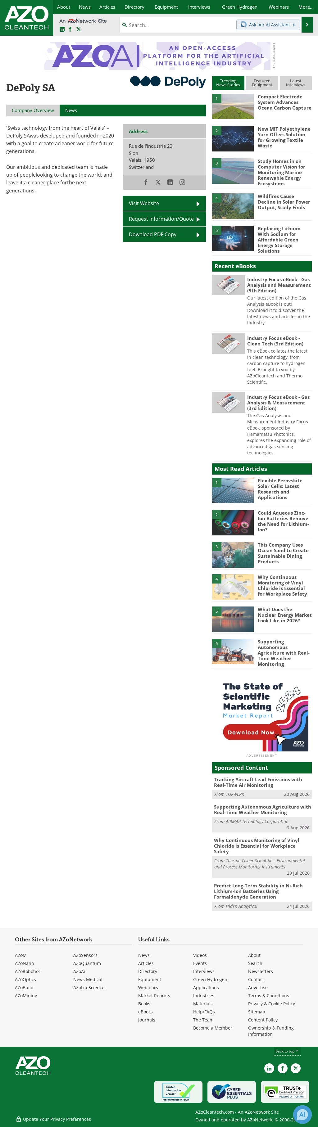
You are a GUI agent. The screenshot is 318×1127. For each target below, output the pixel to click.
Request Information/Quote (161, 218)
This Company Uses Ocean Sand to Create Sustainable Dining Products (283, 553)
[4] (233, 205)
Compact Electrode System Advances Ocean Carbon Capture (284, 102)
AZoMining (26, 996)
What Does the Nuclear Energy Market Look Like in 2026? (285, 615)
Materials (203, 1004)
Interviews (204, 971)
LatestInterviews (295, 83)
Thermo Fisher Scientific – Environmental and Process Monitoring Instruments (259, 864)
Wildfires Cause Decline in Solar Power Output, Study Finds (284, 201)
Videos (200, 955)
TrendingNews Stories (228, 83)
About (254, 955)
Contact (256, 979)
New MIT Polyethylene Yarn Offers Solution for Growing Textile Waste (284, 137)
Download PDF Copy (152, 234)
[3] (233, 170)
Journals (146, 1020)
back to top (285, 1051)
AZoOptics (25, 979)
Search (255, 963)
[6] (233, 651)
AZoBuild (24, 987)
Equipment (149, 979)
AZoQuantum (87, 963)
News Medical (87, 979)
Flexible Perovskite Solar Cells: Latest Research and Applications (280, 488)
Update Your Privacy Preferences (56, 1119)
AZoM (21, 955)
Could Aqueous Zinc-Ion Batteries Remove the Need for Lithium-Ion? (283, 521)
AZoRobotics (27, 971)
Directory (147, 971)
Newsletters (260, 971)
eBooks (145, 1012)
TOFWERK (235, 794)
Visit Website (144, 203)
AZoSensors (85, 955)
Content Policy (263, 1020)
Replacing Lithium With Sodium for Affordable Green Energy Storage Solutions (279, 239)
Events (200, 963)
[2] (233, 138)
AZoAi (79, 971)
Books (144, 1004)
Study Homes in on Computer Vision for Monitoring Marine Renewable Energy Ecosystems (281, 172)
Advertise (258, 987)
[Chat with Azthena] (302, 1114)
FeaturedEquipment (262, 83)
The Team (203, 1020)
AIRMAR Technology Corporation (257, 821)
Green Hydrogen (210, 979)
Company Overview (33, 110)
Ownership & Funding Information (271, 1031)
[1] (233, 106)
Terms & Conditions (268, 996)
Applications (206, 987)
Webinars (148, 987)
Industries (203, 996)
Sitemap (256, 1012)
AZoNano (24, 963)
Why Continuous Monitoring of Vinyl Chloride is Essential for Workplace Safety (282, 585)
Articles (146, 963)
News (144, 955)
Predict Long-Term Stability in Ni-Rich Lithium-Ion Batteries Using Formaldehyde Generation (258, 891)
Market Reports (154, 996)
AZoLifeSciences (90, 987)
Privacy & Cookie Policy (271, 1004)
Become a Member (212, 1028)
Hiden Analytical (241, 906)
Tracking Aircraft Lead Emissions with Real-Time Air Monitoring (258, 782)
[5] (233, 238)
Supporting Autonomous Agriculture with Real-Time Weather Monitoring (284, 652)
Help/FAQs (204, 1012)
